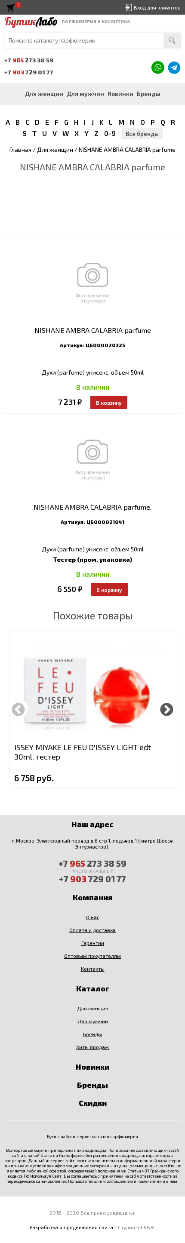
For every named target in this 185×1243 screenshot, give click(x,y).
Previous (18, 708)
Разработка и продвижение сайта (71, 1227)
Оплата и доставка (92, 930)
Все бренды (142, 133)
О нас (92, 917)
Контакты (93, 969)
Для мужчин (85, 93)
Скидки (93, 1103)
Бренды (148, 93)
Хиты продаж (92, 1047)
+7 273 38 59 (28, 60)
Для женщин (44, 93)
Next (166, 708)
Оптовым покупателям (92, 956)
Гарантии (92, 943)
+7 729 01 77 (28, 72)
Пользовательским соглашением (100, 1181)
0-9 (110, 133)
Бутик (30, 21)
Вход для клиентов (157, 7)
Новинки (120, 93)
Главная (20, 149)
